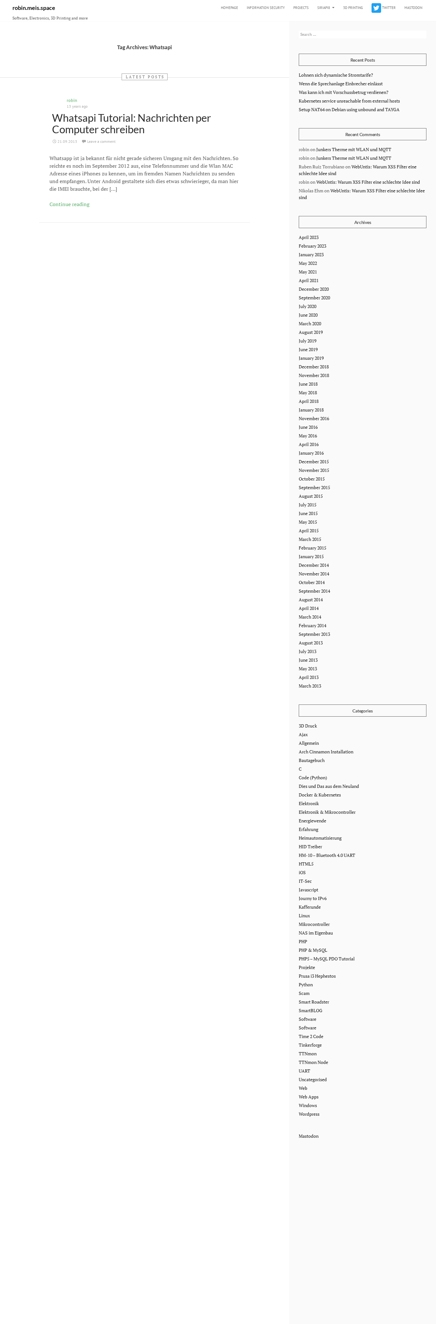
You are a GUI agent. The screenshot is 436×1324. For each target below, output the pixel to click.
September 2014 (314, 591)
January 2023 (311, 254)
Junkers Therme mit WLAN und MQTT (353, 149)
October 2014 (312, 582)
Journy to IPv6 (313, 898)
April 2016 (309, 444)
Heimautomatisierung (320, 838)
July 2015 (307, 505)
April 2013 (309, 677)
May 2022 (308, 263)
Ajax (303, 734)
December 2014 (314, 565)
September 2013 (314, 634)
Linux (304, 915)
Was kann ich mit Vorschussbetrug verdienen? (343, 92)
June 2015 (308, 513)
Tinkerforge (310, 1045)
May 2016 (308, 436)
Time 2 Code (311, 1036)
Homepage (229, 7)
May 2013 (308, 669)
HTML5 (306, 864)
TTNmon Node (313, 1062)
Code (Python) (313, 777)
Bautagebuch (312, 760)
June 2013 (308, 660)
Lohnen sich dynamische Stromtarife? (336, 75)
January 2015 (311, 556)
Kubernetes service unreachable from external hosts (349, 101)
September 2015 (314, 487)
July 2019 (307, 341)
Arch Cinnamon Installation (326, 752)
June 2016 (308, 427)
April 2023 (309, 237)
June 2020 (308, 315)
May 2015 (308, 522)
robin (72, 100)
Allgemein (309, 743)
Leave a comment (101, 141)
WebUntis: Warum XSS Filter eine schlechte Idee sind (368, 182)
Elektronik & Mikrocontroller (327, 812)
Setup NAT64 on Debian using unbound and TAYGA (349, 109)
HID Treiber (310, 846)
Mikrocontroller (314, 924)
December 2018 (314, 367)
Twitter (388, 7)
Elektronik (309, 803)
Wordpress (309, 1114)
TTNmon (308, 1054)
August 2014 (311, 600)
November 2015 (314, 470)
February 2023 (312, 246)
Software (307, 1019)
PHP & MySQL (313, 950)
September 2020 (314, 298)
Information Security (266, 7)
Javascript (308, 890)
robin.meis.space (33, 7)
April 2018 (309, 401)
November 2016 (314, 418)
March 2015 (310, 539)
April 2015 (309, 530)
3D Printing (353, 7)
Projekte (307, 967)
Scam (304, 993)
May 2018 (308, 392)
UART (304, 1071)
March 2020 (310, 323)
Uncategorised (313, 1079)
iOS (302, 872)
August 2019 (311, 332)
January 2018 (311, 410)
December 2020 (314, 289)
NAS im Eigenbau (316, 933)
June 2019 (308, 349)
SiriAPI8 (323, 7)
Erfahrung (308, 829)
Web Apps (309, 1097)
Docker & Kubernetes (320, 795)
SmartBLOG (310, 1010)
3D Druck (308, 726)
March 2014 (310, 617)
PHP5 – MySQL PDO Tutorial (327, 959)
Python (306, 984)
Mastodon (413, 7)
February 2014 (312, 625)
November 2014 (314, 574)
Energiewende (312, 821)
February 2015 (312, 548)
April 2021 (309, 280)
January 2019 (311, 358)
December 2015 (314, 461)
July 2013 (307, 651)
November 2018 (314, 375)
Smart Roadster (314, 1002)
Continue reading (69, 204)
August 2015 (311, 496)
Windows (308, 1105)
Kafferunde (310, 907)
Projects (301, 7)
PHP (303, 941)
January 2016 (311, 453)
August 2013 (311, 643)
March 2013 (310, 686)
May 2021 (308, 272)
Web (303, 1088)
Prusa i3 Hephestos (317, 976)
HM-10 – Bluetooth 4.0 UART (327, 855)
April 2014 (309, 608)
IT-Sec (305, 881)
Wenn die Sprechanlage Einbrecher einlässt (341, 84)
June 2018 (308, 384)
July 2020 (307, 306)
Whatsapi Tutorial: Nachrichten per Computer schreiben (131, 123)
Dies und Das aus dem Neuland (329, 786)
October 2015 (312, 479)
